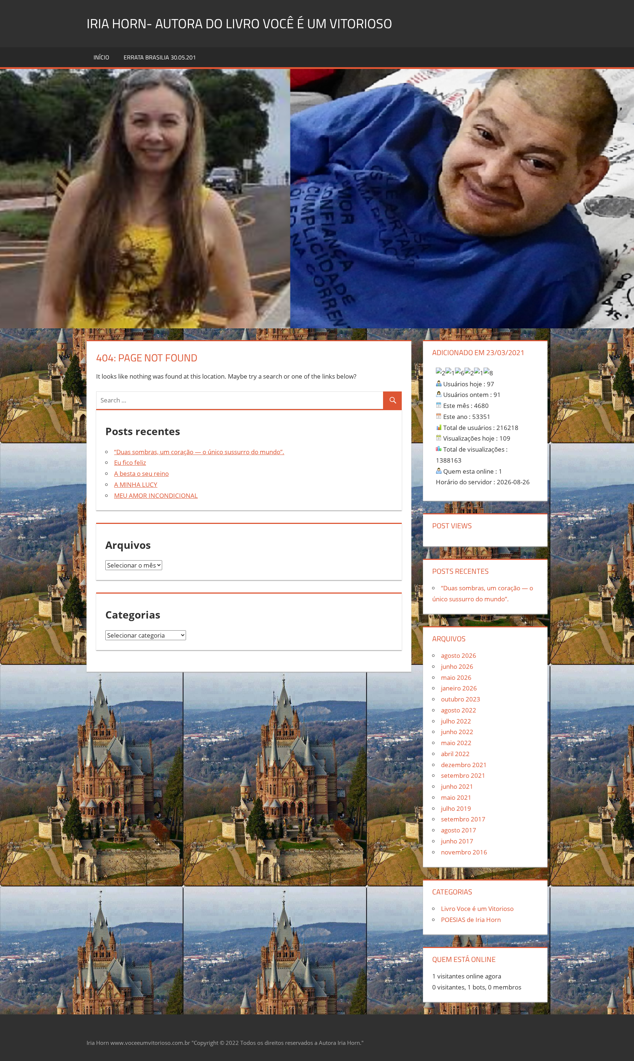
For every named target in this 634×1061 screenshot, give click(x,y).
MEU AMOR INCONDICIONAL (156, 495)
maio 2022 (456, 743)
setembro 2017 (463, 819)
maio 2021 (456, 797)
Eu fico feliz (130, 462)
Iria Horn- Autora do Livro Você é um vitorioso (239, 23)
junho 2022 (457, 732)
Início (101, 57)
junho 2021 (457, 786)
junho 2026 (457, 666)
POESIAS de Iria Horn (471, 919)
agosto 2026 (458, 655)
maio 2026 (456, 677)
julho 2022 (456, 721)
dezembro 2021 (464, 765)
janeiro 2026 (459, 688)
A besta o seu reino (141, 473)
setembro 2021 (463, 775)
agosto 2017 (458, 830)
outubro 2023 (460, 699)
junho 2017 (457, 841)
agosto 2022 (458, 710)
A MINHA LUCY (135, 484)
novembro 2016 (464, 852)
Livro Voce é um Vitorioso (477, 908)
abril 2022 (455, 754)
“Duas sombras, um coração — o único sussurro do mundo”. (199, 452)
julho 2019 (456, 808)
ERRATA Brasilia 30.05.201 (160, 57)
